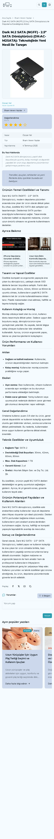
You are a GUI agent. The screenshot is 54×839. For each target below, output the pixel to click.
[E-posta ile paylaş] (24, 586)
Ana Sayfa (6, 18)
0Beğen (46, 596)
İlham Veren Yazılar (23, 18)
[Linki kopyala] (30, 586)
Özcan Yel (6, 103)
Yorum (47, 615)
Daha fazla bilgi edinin (16, 683)
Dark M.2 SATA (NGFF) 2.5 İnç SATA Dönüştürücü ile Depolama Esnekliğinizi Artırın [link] (25, 22)
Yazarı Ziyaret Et (8, 105)
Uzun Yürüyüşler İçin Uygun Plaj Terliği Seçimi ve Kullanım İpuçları (21, 658)
